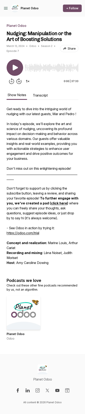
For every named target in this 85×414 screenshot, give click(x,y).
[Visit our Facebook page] (18, 390)
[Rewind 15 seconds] (11, 81)
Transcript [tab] (40, 95)
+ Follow (72, 8)
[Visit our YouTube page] (57, 390)
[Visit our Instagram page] (37, 390)
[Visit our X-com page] (47, 390)
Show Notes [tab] (16, 95)
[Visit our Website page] (67, 390)
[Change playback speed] (28, 81)
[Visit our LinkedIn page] (28, 390)
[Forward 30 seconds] (19, 81)
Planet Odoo (30, 8)
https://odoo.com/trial (23, 233)
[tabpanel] (42, 187)
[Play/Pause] (15, 67)
